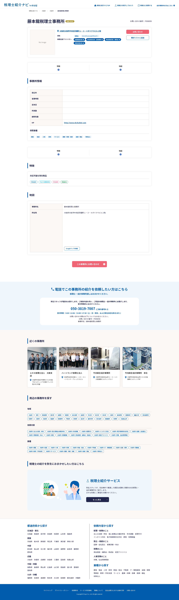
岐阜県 (69, 549)
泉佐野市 (119, 415)
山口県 (56, 567)
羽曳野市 (60, 419)
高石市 (82, 419)
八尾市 (111, 415)
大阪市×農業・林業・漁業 (66, 451)
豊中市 (52, 415)
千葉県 (56, 541)
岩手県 (43, 534)
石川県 (43, 549)
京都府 (36, 559)
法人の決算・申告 (100, 534)
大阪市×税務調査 (62, 435)
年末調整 (130, 534)
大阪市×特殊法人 (97, 451)
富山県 (36, 549)
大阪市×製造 (43, 447)
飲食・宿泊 (118, 570)
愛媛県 (76, 567)
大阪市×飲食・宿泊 (78, 447)
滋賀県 (62, 559)
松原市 (30, 419)
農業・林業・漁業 (128, 573)
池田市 (59, 415)
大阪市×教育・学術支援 (35, 451)
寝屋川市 (136, 415)
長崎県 (43, 578)
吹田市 (67, 415)
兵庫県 (43, 559)
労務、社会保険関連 (101, 559)
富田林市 (127, 415)
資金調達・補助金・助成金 (104, 552)
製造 (100, 570)
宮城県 (49, 534)
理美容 (96, 573)
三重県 (56, 559)
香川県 (69, 567)
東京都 (62, 541)
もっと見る (97, 499)
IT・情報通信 (135, 570)
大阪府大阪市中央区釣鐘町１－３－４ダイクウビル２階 (80, 31)
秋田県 (56, 534)
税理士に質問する (146, 5)
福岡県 (29, 578)
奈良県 (49, 559)
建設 (95, 570)
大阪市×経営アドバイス (101, 435)
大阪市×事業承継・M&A (36, 435)
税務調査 (131, 537)
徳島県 (62, 567)
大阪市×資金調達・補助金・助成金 (81, 435)
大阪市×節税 (50, 435)
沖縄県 (77, 578)
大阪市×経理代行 (86, 431)
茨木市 (104, 415)
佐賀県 (36, 578)
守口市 (90, 415)
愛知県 (29, 552)
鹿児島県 (70, 578)
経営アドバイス (121, 552)
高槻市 (82, 415)
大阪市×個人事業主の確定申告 (56, 431)
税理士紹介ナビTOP (103, 5)
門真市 (68, 419)
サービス (117, 573)
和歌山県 (70, 559)
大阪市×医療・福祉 (83, 451)
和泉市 (45, 419)
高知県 (29, 570)
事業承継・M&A (113, 544)
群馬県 (43, 541)
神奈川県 (70, 541)
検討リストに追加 (137, 37)
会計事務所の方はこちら (165, 5)
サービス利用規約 (86, 590)
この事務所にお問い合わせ (88, 264)
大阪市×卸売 (65, 447)
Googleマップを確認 (72, 248)
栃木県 (36, 541)
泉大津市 (74, 415)
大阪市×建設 (32, 447)
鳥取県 (29, 567)
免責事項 (75, 590)
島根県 (36, 567)
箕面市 (52, 419)
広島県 (49, 567)
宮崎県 (62, 578)
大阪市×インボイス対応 (102, 431)
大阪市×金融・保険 (121, 447)
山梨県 (56, 549)
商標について (98, 590)
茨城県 (29, 541)
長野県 (62, 549)
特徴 (58, 66)
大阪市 (51, 11)
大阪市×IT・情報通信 (106, 447)
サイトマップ (48, 590)
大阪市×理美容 (134, 447)
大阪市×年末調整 (73, 431)
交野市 (115, 419)
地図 (120, 66)
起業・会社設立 (99, 544)
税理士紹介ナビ (33, 11)
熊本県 (49, 578)
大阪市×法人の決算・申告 (36, 431)
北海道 (29, 534)
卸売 (110, 570)
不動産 (125, 570)
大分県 (56, 578)
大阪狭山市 (124, 419)
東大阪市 (98, 419)
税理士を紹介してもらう (125, 5)
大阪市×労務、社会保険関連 (119, 435)
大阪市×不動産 (91, 447)
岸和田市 (44, 415)
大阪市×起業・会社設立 (139, 431)
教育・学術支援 (106, 573)
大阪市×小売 (54, 447)
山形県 (62, 534)
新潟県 (29, 549)
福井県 (49, 549)
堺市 (37, 415)
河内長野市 (145, 415)
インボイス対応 (99, 537)
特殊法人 (97, 576)
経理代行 (138, 534)
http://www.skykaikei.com (75, 122)
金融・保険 (146, 570)
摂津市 (75, 419)
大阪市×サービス (51, 451)
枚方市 (97, 415)
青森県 (36, 534)
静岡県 (76, 549)
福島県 (69, 534)
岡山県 (43, 567)
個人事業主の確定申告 (117, 534)
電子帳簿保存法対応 (114, 537)
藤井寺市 (90, 419)
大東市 (38, 419)
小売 (105, 570)
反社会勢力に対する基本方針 (114, 590)
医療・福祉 (141, 573)
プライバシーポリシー (62, 590)
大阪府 (44, 11)
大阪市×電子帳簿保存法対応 (120, 431)
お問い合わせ (138, 32)
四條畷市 (107, 419)
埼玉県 (49, 541)
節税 (125, 537)
